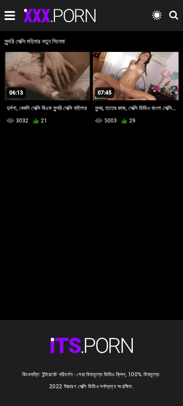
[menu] (9, 15)
